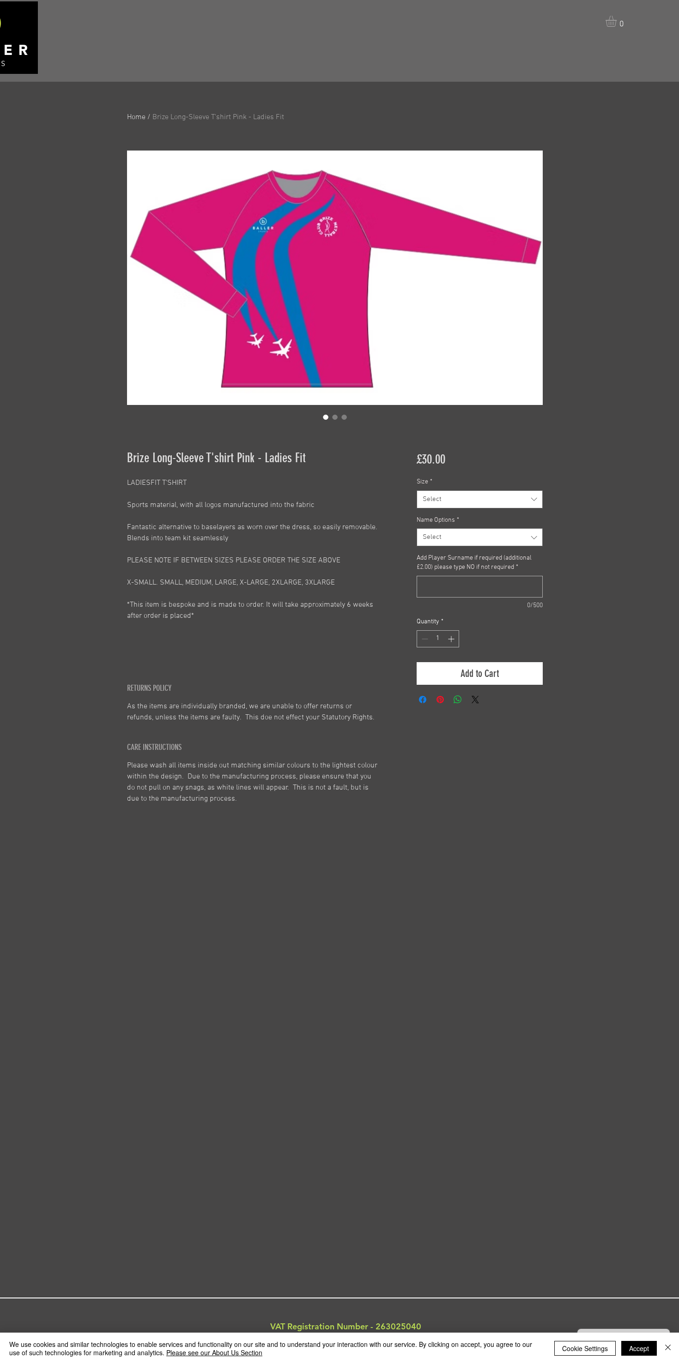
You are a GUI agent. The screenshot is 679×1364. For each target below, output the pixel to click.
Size (424, 482)
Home (136, 117)
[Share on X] (475, 699)
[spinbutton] (438, 639)
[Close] (667, 1348)
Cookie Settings (585, 1348)
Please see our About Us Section (214, 1352)
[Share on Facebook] (422, 699)
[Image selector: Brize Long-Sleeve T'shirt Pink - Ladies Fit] (325, 417)
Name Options (438, 520)
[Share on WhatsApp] (457, 699)
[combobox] (480, 499)
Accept (639, 1348)
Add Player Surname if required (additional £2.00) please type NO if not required (474, 562)
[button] (618, 21)
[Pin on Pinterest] (440, 699)
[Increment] (452, 639)
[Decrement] (424, 639)
